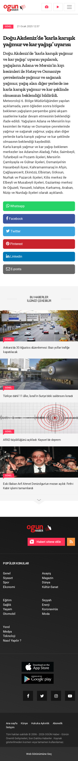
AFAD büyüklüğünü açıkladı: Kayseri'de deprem (32, 440)
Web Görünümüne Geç (39, 753)
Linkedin (15, 256)
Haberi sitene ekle (48, 542)
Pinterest (16, 244)
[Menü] (69, 7)
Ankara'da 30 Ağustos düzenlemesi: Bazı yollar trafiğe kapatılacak (36, 350)
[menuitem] (47, 7)
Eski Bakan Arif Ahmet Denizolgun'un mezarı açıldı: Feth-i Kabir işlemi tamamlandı (38, 486)
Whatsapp (17, 206)
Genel (8, 26)
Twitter (15, 231)
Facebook (15, 219)
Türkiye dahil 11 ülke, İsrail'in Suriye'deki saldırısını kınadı (38, 396)
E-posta (15, 269)
